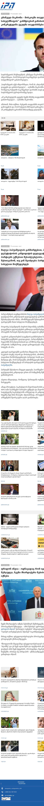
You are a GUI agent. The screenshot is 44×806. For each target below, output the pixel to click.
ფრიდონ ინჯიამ (8, 629)
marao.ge (3, 738)
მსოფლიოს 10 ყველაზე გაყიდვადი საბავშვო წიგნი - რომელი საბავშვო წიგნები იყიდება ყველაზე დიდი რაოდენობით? (18, 705)
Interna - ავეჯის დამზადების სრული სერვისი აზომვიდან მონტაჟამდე (15, 527)
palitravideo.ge (5, 216)
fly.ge (2, 166)
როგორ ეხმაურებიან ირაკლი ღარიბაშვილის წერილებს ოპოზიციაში (16, 497)
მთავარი (21, 782)
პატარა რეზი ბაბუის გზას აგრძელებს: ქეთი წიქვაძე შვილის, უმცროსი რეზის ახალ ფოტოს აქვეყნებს (17, 731)
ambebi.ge (4, 431)
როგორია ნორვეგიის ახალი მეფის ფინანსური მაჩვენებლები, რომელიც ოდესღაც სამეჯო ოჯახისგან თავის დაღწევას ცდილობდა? (18, 475)
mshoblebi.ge (5, 711)
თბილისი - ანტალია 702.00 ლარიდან (13, 157)
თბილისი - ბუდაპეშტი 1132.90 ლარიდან (14, 181)
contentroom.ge (5, 534)
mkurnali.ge (4, 688)
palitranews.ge (5, 504)
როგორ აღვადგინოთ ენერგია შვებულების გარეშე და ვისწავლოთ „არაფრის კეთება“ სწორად (18, 680)
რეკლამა (22, 783)
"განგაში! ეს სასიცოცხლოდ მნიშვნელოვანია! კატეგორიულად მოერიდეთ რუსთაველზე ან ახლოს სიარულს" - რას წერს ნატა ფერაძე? (18, 233)
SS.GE (3, 118)
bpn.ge (3, 481)
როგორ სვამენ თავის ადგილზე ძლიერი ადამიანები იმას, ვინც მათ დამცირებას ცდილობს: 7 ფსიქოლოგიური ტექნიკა (18, 755)
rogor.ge (3, 761)
